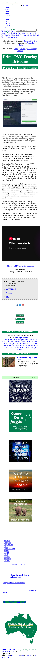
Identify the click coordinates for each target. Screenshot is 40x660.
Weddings (7, 559)
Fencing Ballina (9, 339)
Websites (14, 564)
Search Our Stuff (30, 35)
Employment (8, 545)
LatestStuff (7, 10)
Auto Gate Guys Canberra (11, 341)
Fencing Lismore (22, 339)
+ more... (7, 561)
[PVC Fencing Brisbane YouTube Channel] (23, 306)
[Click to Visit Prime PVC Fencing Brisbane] (20, 126)
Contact (12, 651)
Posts (23, 564)
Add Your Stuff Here (8, 35)
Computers (7, 543)
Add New (20, 322)
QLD (13, 655)
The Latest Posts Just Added (27, 33)
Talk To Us (20, 35)
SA (35, 655)
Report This (20, 319)
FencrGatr (33, 339)
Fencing (23, 49)
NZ (8, 657)
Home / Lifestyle (9, 549)
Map (7, 297)
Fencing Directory (21, 337)
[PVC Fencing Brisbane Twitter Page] (20, 306)
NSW (8, 655)
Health (6, 547)
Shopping (7, 553)
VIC (18, 655)
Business (7, 541)
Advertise (11, 649)
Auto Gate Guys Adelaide (11, 343)
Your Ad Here (34, 377)
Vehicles (7, 557)
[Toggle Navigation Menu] (24, 2)
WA (22, 655)
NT (31, 655)
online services (15, 577)
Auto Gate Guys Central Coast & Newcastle (22, 345)
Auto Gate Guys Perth (29, 341)
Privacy (5, 651)
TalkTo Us (7, 22)
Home (16, 49)
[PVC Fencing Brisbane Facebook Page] (17, 306)
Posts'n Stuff (7, 14)
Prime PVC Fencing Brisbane (20, 67)
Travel (6, 555)
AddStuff (7, 18)
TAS (3, 657)
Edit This (20, 315)
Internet (6, 551)
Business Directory (30, 41)
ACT (27, 655)
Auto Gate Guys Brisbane (14, 347)
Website (9, 293)
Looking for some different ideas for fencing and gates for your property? (27, 363)
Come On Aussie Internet (20, 575)
